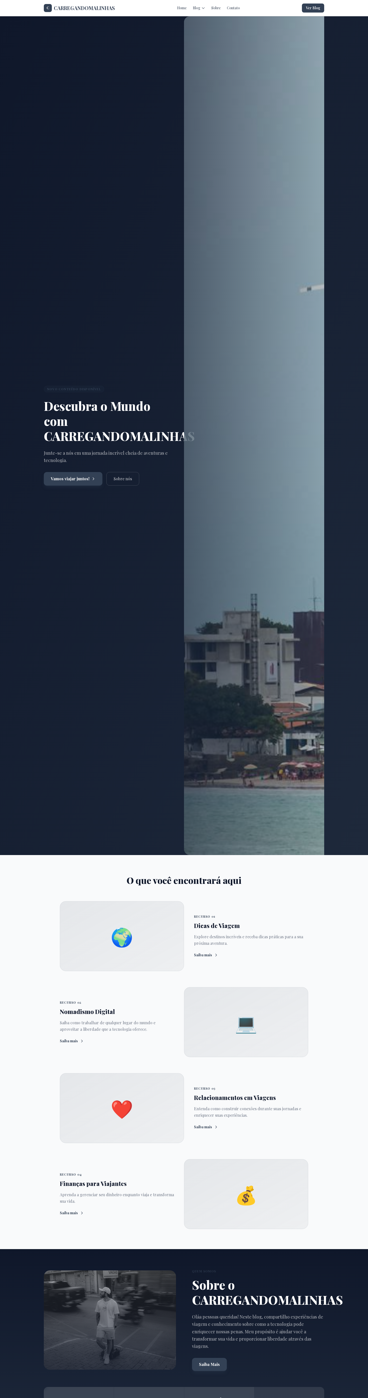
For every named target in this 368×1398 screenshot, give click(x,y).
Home (182, 8)
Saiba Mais (209, 1364)
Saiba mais (203, 955)
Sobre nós (123, 478)
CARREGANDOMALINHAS (81, 8)
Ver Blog (313, 8)
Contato (233, 8)
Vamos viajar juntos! (70, 478)
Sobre (216, 8)
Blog (196, 8)
